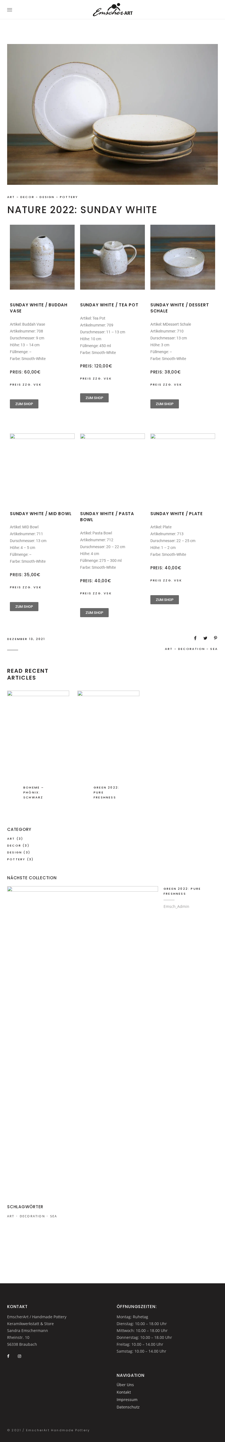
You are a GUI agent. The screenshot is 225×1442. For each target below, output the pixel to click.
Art (169, 649)
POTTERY (69, 197)
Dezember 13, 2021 (26, 639)
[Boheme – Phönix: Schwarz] (38, 753)
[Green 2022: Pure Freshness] (108, 753)
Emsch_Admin (176, 906)
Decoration (191, 649)
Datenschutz (128, 1407)
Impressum (127, 1399)
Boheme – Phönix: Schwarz (33, 792)
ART (11, 197)
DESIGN (47, 197)
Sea (214, 649)
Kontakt (124, 1392)
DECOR (27, 197)
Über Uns (125, 1384)
